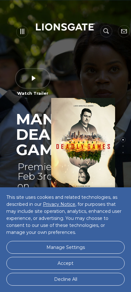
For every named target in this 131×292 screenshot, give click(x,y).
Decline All (65, 279)
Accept (65, 263)
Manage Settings (65, 247)
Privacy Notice (59, 204)
